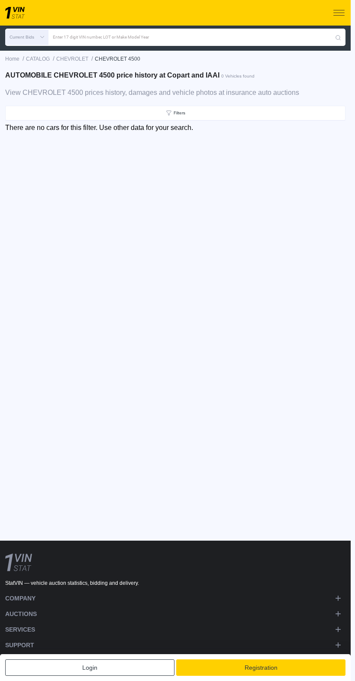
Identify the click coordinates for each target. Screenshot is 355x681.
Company (20, 598)
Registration (261, 667)
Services (20, 629)
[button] (26, 37)
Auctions (21, 613)
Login (89, 667)
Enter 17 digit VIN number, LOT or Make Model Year (101, 37)
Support (19, 645)
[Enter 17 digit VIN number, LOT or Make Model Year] (338, 37)
